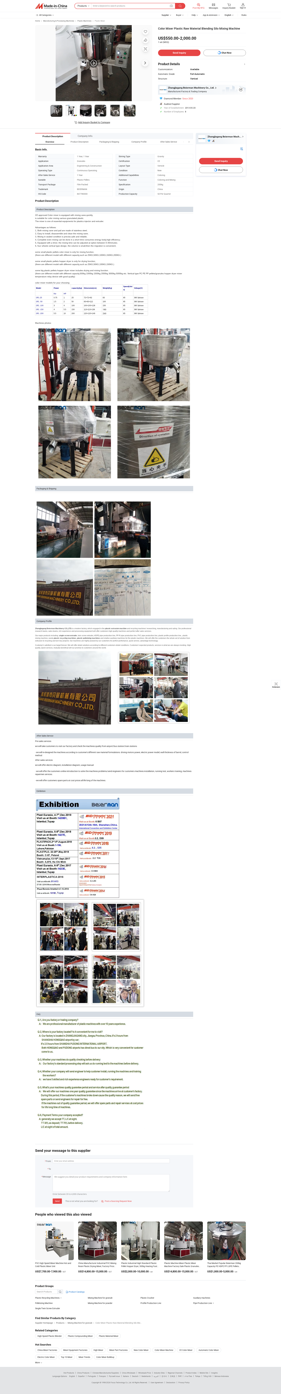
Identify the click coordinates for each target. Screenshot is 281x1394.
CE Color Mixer (185, 1350)
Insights (214, 1373)
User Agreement (157, 1382)
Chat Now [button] (226, 52)
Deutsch (135, 1376)
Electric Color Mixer (46, 1357)
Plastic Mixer (100, 21)
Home (37, 21)
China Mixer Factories (47, 1350)
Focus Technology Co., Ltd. (121, 1382)
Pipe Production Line (202, 1303)
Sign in (243, 7)
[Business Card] (241, 148)
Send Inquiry (179, 52)
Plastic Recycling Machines (47, 1297)
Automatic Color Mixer (209, 1350)
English (72, 1376)
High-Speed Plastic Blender (49, 1336)
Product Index (191, 1373)
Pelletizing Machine (44, 1303)
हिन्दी (179, 1376)
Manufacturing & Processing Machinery (58, 21)
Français (102, 1376)
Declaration (170, 1382)
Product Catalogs (76, 1291)
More (37, 1362)
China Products (83, 1373)
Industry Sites (159, 1373)
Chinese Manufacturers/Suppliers (105, 1373)
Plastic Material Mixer (108, 1336)
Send (57, 1201)
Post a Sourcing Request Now (116, 1201)
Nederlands (146, 1376)
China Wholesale (128, 1373)
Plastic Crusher (147, 1297)
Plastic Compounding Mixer (80, 1336)
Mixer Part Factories (118, 1350)
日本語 (172, 1376)
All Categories (45, 15)
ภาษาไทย (188, 1376)
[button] (183, 141)
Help (194, 15)
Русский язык (114, 1376)
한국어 (164, 1376)
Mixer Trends (84, 1357)
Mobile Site (204, 1373)
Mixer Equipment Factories (75, 1350)
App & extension (210, 15)
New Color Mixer (141, 1350)
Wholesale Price (144, 1373)
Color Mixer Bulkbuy (105, 1357)
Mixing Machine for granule (100, 1297)
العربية (156, 1376)
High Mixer (98, 1350)
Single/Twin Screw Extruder (47, 1308)
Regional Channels (175, 1373)
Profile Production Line (150, 1303)
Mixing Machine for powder (100, 1303)
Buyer (178, 15)
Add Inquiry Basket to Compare (94, 122)
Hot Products (69, 1373)
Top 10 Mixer (66, 1357)
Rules (243, 15)
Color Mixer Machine (164, 1350)
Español (81, 1376)
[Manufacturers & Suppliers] (51, 6)
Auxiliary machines (201, 1297)
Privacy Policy (184, 1382)
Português (92, 1376)
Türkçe (197, 1376)
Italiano (126, 1376)
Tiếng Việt (207, 1376)
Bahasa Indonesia (222, 1376)
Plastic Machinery (84, 21)
